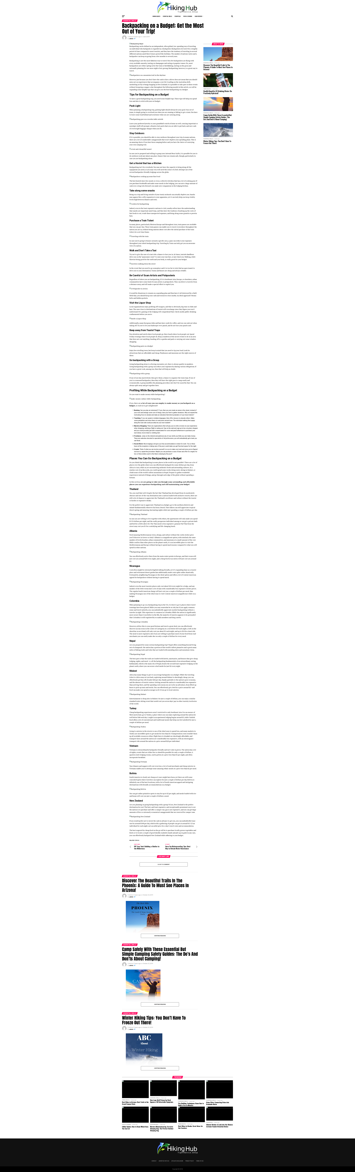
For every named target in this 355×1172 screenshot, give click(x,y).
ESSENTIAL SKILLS (167, 16)
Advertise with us (164, 1161)
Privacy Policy (189, 1161)
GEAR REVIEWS (198, 16)
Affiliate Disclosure (177, 1161)
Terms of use (199, 1161)
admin (131, 38)
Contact (154, 1161)
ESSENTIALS (178, 16)
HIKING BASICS (156, 16)
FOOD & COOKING (187, 16)
